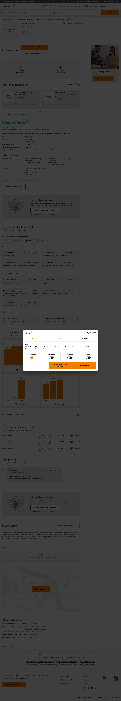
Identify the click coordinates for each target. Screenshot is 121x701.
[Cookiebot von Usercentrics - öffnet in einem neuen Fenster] (88, 333)
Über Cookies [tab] (85, 338)
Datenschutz (47, 349)
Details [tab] (61, 338)
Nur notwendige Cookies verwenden (60, 365)
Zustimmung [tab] (36, 339)
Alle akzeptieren (84, 365)
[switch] (51, 357)
